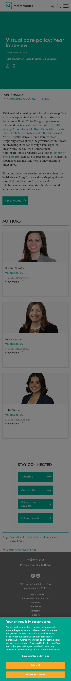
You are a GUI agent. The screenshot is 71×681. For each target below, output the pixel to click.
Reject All (35, 665)
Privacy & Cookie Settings (35, 656)
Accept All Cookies (35, 675)
